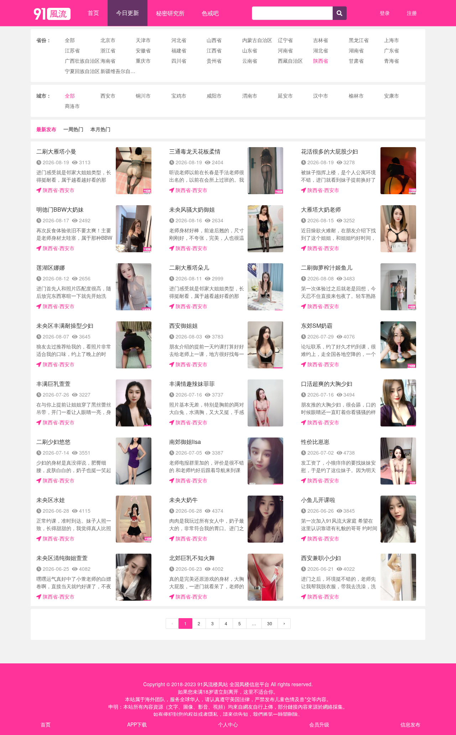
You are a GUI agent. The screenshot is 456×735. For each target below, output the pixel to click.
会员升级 (319, 724)
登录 (385, 12)
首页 (93, 13)
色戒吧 (210, 13)
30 (269, 623)
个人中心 (228, 724)
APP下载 (137, 724)
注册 (412, 12)
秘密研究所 (170, 13)
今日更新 (127, 13)
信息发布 (410, 724)
